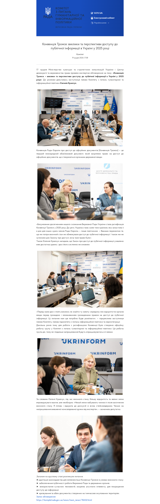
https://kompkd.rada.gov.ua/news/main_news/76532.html (64, 500)
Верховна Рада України (69, 27)
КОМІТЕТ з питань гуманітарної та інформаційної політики (70, 15)
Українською (100, 23)
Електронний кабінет (104, 18)
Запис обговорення (46, 497)
